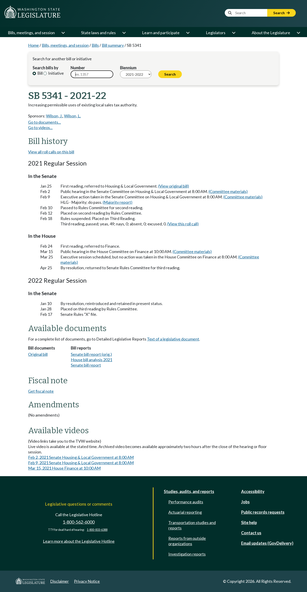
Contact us (251, 532)
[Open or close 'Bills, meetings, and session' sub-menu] (63, 32)
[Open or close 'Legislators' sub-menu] (233, 32)
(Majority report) (117, 202)
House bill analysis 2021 (91, 359)
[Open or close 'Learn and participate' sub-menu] (187, 32)
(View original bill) (173, 186)
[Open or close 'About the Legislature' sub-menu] (298, 32)
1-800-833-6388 (97, 529)
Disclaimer (59, 581)
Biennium (128, 67)
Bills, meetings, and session (31, 32)
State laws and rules (98, 32)
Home (33, 45)
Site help (249, 522)
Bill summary (113, 45)
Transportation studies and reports (192, 525)
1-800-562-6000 (79, 522)
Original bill (38, 354)
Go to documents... (44, 122)
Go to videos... (40, 127)
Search (279, 13)
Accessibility (253, 491)
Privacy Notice (87, 581)
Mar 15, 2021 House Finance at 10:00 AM (64, 468)
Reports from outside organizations (187, 541)
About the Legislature (271, 32)
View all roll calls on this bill (51, 151)
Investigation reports (187, 554)
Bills (95, 45)
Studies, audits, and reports (189, 491)
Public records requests (263, 512)
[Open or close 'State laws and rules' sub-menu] (124, 32)
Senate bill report (86, 365)
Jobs (245, 501)
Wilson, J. (54, 115)
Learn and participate (161, 32)
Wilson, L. (72, 115)
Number (78, 67)
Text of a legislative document (173, 338)
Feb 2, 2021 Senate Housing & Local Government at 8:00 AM (81, 457)
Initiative (55, 73)
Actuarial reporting (185, 512)
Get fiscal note (41, 391)
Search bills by (45, 67)
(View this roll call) (183, 223)
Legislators (215, 32)
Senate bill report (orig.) (91, 354)
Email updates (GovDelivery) (267, 543)
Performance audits (185, 501)
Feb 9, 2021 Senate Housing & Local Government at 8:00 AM (81, 462)
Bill (40, 73)
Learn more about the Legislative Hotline (79, 541)
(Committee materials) (228, 191)
